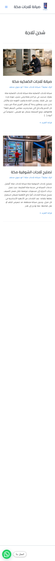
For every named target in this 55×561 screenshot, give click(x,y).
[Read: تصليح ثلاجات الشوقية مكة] (27, 151)
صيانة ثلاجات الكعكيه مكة (32, 81)
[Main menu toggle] (6, 7)
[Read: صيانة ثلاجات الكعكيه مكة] (27, 63)
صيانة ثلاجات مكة (27, 6)
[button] (6, 554)
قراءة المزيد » (46, 123)
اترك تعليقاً (47, 87)
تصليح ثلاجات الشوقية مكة (31, 172)
